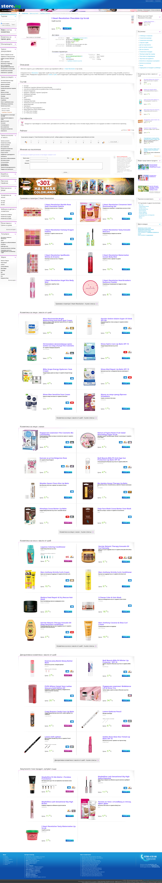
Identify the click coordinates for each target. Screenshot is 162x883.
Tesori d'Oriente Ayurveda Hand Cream (90, 870)
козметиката (149, 199)
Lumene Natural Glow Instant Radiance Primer (92, 874)
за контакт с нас (152, 864)
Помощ (6, 864)
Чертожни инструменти (146, 58)
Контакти (6, 858)
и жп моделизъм (33, 869)
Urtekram (3, 244)
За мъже (3, 123)
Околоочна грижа (5, 82)
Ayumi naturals (142, 210)
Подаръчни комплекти (7, 169)
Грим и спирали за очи (7, 54)
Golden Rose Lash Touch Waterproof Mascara (92, 868)
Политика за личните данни (156, 880)
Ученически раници (145, 38)
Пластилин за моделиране (147, 56)
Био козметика (5, 127)
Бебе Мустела (4, 246)
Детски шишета (144, 49)
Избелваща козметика (7, 104)
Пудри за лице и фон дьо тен (7, 59)
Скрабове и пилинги (45, 13)
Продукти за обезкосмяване (8, 242)
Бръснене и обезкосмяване (8, 158)
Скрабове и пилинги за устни (74, 61)
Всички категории (10, 229)
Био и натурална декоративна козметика (7, 66)
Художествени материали (31, 861)
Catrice (2, 264)
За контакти (158, 1)
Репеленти (4, 156)
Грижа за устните (34, 13)
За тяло (3, 202)
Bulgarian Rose (4, 278)
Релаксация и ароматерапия (5, 164)
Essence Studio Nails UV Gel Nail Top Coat (91, 863)
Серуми (3, 90)
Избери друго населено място (79, 38)
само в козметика (6, 25)
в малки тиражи (33, 872)
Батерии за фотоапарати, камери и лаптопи (36, 877)
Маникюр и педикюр (6, 63)
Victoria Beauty (5, 266)
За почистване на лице (7, 80)
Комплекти (4, 131)
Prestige (3, 270)
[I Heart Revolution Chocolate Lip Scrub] (34, 26)
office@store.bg (156, 867)
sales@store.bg (154, 865)
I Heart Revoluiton (69, 69)
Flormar (3, 274)
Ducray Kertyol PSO (143, 209)
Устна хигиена (5, 162)
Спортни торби (143, 42)
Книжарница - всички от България (35, 856)
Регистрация (7, 863)
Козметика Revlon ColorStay (8, 248)
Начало (6, 856)
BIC (2, 272)
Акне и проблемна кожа (7, 102)
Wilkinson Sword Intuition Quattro (89, 866)
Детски (29, 865)
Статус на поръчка (8, 861)
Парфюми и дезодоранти (8, 154)
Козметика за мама (6, 218)
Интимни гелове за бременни (6, 238)
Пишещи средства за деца (147, 54)
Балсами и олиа (6, 108)
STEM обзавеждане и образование (33, 868)
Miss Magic (3, 268)
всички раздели (5, 23)
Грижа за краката (5, 150)
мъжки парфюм (143, 212)
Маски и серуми (6, 110)
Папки (141, 65)
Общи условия (146, 880)
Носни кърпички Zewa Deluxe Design (90, 864)
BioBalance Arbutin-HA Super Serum (90, 865)
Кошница (6, 860)
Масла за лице (5, 98)
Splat (2, 240)
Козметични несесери (7, 70)
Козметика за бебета (6, 214)
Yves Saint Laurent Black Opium (89, 859)
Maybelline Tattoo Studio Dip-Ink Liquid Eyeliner (92, 858)
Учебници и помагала (145, 36)
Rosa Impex (4, 262)
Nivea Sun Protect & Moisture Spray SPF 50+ (91, 861)
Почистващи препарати (31, 859)
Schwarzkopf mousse (144, 206)
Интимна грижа (5, 160)
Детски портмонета (145, 45)
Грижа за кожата (5, 144)
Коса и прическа (5, 61)
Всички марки (11, 280)
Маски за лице (5, 92)
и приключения (31, 873)
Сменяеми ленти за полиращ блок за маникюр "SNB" (8, 251)
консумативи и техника (32, 860)
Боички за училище (145, 63)
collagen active (142, 208)
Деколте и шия (5, 121)
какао (50, 74)
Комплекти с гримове (6, 72)
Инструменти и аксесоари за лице (8, 115)
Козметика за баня (6, 143)
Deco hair (141, 205)
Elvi (2, 276)
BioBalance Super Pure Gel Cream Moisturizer (92, 873)
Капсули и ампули (6, 94)
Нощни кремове (5, 86)
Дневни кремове (5, 84)
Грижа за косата (5, 141)
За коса (3, 204)
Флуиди (3, 96)
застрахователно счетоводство (146, 215)
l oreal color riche (143, 213)
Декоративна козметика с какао (146, 229)
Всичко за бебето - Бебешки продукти (34, 866)
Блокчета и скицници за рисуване (149, 61)
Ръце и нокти (4, 152)
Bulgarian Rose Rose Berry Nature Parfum (91, 860)
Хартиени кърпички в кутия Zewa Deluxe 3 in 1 (92, 875)
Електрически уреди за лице (7, 118)
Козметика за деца (6, 216)
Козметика (6, 10)
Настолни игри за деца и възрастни (34, 858)
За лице (3, 200)
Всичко (33, 870)
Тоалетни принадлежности (8, 167)
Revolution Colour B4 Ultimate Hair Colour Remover (93, 872)
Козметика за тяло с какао (144, 228)
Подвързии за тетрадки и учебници (149, 67)
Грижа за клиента (149, 1)
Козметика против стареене (8, 88)
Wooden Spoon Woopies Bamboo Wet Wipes (91, 856)
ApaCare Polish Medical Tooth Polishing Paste (92, 869)
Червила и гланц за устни (8, 56)
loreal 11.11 (141, 216)
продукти (31, 863)
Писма (140, 218)
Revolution (68, 57)
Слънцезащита (5, 125)
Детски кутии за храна (146, 47)
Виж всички (157, 156)
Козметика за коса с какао (144, 231)
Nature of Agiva (5, 260)
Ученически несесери (145, 40)
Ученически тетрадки (145, 51)
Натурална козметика (7, 129)
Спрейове (3, 100)
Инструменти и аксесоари (8, 68)
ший (55, 74)
